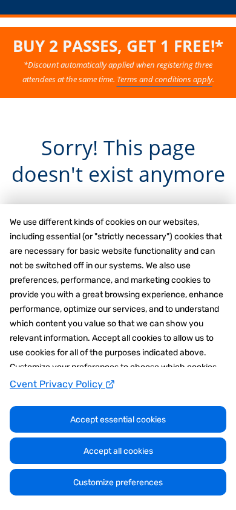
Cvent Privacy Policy (57, 384)
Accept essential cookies (118, 420)
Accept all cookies (118, 451)
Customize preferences (118, 482)
